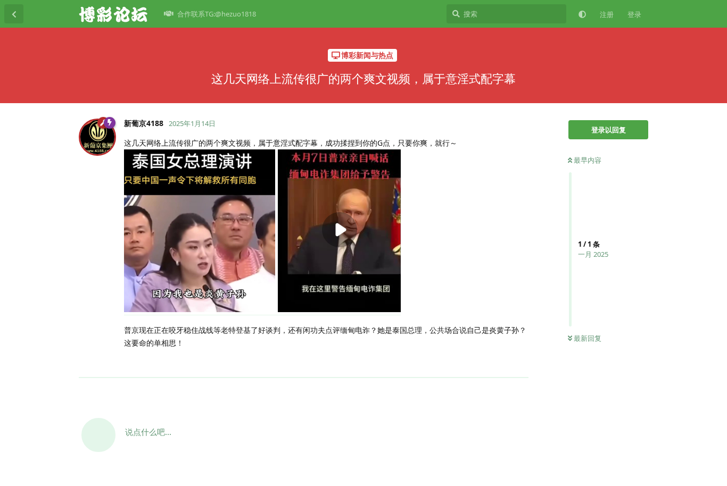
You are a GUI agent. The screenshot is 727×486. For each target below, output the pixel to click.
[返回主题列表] (13, 13)
